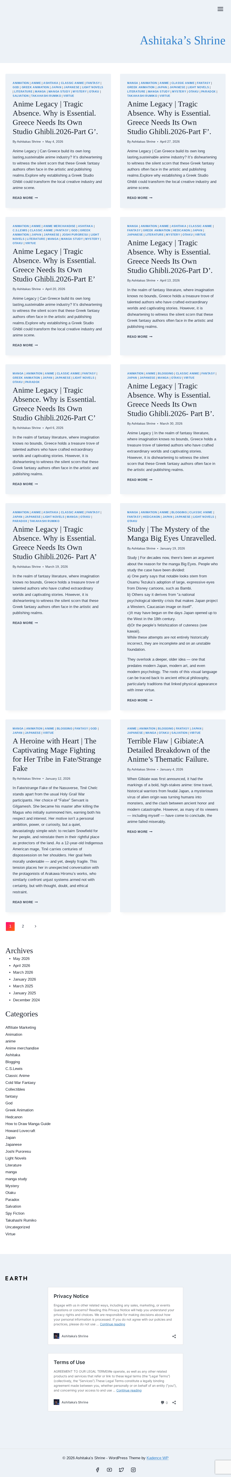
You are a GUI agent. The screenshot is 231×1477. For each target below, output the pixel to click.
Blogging (165, 373)
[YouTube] (109, 1470)
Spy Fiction (14, 1213)
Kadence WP (158, 1458)
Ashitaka (50, 83)
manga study (59, 91)
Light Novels (92, 87)
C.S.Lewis (20, 230)
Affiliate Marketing (20, 1027)
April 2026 (21, 966)
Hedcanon (181, 230)
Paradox (208, 91)
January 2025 (24, 993)
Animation (21, 83)
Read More (25, 198)
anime (36, 83)
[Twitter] (121, 1470)
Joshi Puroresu (75, 234)
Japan (56, 87)
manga (40, 91)
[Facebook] (97, 1470)
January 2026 (24, 979)
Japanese (72, 87)
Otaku (94, 91)
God (16, 87)
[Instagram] (133, 1470)
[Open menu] (220, 9)
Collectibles (15, 1089)
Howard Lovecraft (20, 1131)
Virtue (68, 95)
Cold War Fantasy (20, 1083)
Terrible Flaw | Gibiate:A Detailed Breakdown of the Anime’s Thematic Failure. (168, 750)
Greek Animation (35, 87)
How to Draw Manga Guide (28, 1124)
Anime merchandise (59, 226)
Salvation (21, 95)
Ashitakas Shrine (29, 141)
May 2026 (21, 959)
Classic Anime (72, 83)
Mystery (80, 91)
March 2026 (23, 972)
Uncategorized (17, 1227)
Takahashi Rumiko (46, 95)
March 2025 (23, 986)
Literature (23, 91)
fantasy (93, 83)
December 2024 (26, 1000)
